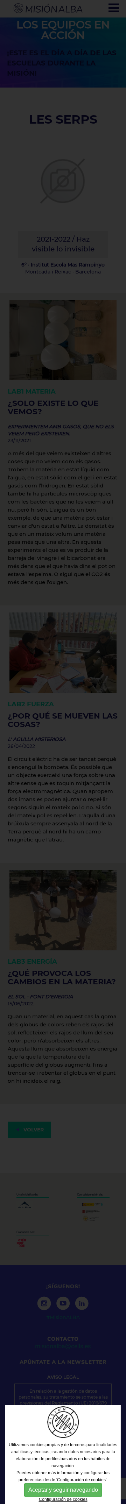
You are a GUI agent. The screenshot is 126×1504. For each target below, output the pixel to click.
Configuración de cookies (63, 1499)
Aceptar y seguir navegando (63, 1490)
